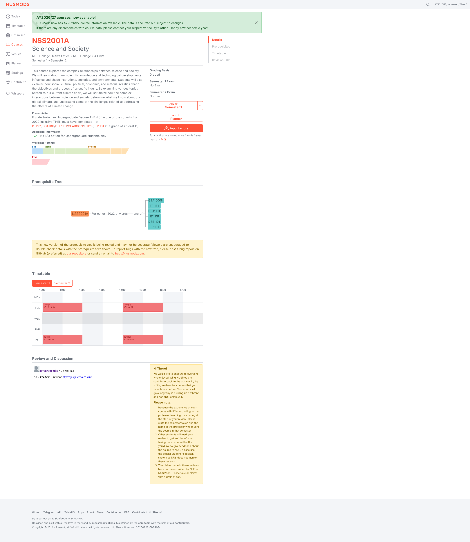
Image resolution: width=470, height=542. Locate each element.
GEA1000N (75, 126)
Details (217, 39)
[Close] (256, 22)
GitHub (36, 512)
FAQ (163, 139)
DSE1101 (61, 126)
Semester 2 (62, 283)
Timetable (219, 53)
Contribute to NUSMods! (147, 512)
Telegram (48, 512)
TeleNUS (69, 512)
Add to (173, 105)
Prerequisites (221, 46)
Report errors (178, 128)
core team (144, 522)
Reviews (221, 60)
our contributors (179, 522)
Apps (81, 512)
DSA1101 (48, 126)
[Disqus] (88, 410)
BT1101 (36, 126)
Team (100, 512)
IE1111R (88, 126)
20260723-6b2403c (148, 527)
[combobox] (431, 4)
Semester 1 (42, 283)
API (59, 512)
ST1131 (99, 126)
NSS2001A (80, 214)
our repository (76, 253)
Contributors (113, 512)
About (90, 512)
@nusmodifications (103, 522)
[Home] (17, 4)
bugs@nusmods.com (129, 253)
